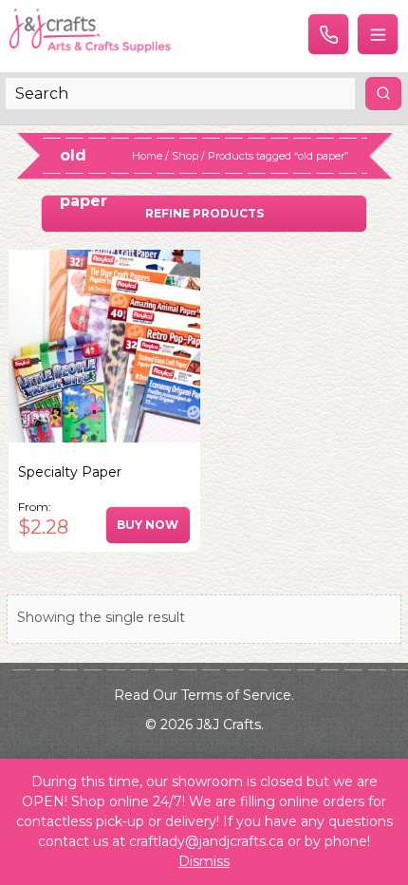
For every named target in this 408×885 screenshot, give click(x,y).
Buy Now (147, 525)
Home (147, 155)
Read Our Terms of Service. (204, 695)
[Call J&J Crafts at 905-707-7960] (328, 34)
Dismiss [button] (204, 861)
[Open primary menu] (378, 34)
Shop (185, 155)
